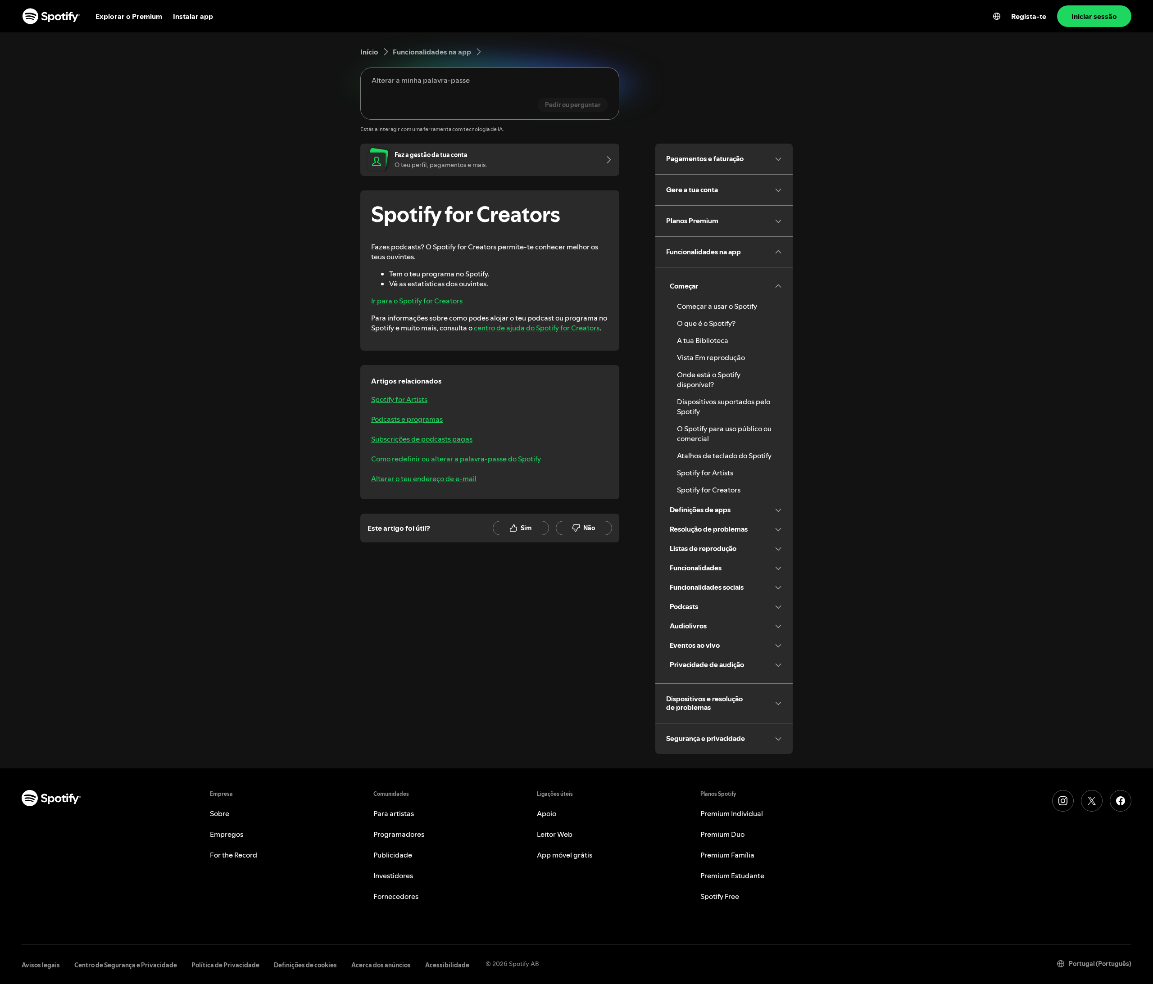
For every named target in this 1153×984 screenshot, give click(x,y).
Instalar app (193, 16)
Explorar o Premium (128, 16)
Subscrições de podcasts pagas (421, 439)
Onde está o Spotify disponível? (708, 379)
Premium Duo (722, 834)
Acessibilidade (447, 965)
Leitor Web (554, 834)
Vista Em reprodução (711, 357)
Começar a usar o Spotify (717, 306)
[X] (1092, 801)
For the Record (233, 855)
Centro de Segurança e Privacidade (125, 965)
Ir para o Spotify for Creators (417, 301)
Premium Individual (731, 813)
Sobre (219, 813)
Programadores (398, 834)
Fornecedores (395, 896)
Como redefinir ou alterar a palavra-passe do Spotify (456, 459)
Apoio (546, 813)
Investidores (393, 875)
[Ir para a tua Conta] (605, 160)
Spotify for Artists (399, 399)
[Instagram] (1063, 801)
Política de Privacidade (225, 965)
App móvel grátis (564, 855)
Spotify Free (719, 896)
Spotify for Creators (708, 490)
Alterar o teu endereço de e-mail (424, 478)
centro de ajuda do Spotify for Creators (536, 328)
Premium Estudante (732, 875)
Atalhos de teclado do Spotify (724, 455)
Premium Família (727, 855)
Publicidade (392, 855)
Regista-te (1028, 16)
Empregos (226, 834)
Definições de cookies (305, 965)
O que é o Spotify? (706, 323)
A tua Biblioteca (702, 340)
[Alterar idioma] (996, 16)
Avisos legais (41, 965)
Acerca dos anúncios (381, 965)
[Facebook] (1120, 801)
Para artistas (393, 813)
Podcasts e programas (407, 419)
